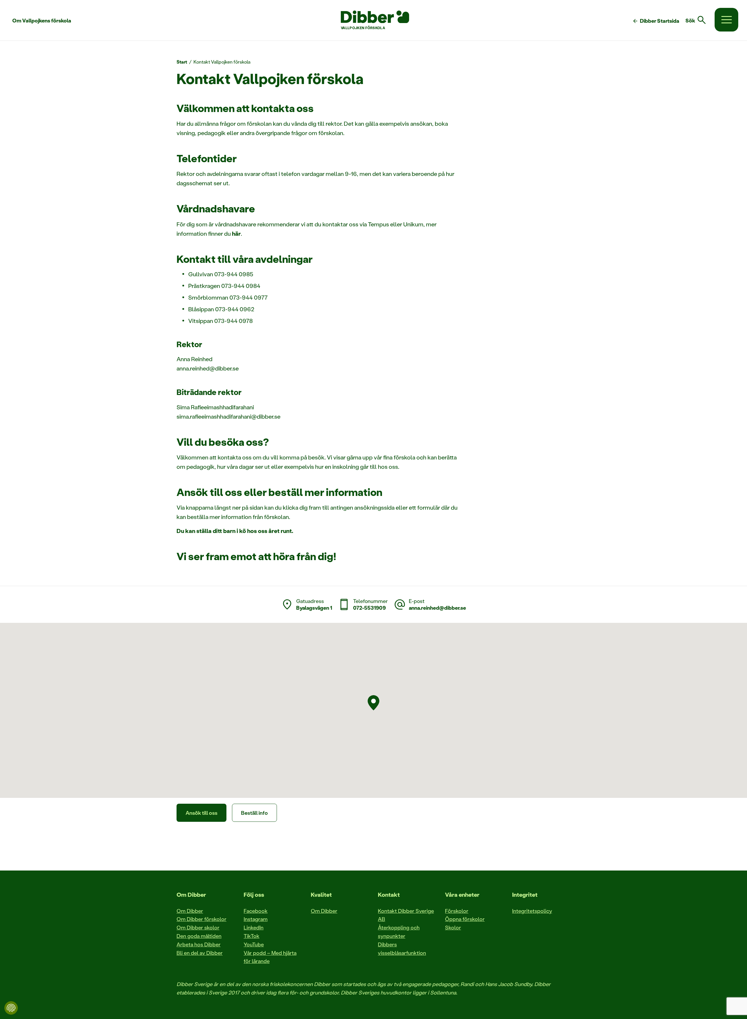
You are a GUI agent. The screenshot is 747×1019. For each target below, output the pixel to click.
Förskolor (456, 910)
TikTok (251, 935)
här (236, 233)
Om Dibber (190, 910)
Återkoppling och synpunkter (399, 931)
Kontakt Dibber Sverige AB (406, 915)
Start (182, 62)
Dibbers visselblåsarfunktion (402, 948)
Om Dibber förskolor (201, 918)
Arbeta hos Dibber (199, 944)
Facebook (256, 910)
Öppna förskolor (465, 918)
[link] (699, 20)
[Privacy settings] (11, 1008)
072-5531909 (369, 607)
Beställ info (254, 812)
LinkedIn (253, 927)
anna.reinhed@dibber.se (437, 607)
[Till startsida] (375, 17)
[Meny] (726, 20)
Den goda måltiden (199, 935)
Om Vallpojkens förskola (41, 20)
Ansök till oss (201, 812)
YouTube (254, 944)
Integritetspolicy (532, 910)
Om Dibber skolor (198, 927)
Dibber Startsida (655, 21)
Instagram (256, 918)
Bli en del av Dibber (200, 952)
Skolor (453, 927)
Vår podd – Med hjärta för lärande (270, 957)
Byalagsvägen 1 (314, 607)
